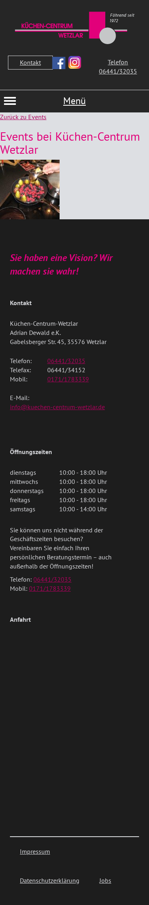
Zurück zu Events (23, 117)
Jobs (105, 880)
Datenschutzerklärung (49, 880)
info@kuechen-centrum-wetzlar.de (57, 407)
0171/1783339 (68, 379)
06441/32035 (66, 361)
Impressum (35, 851)
